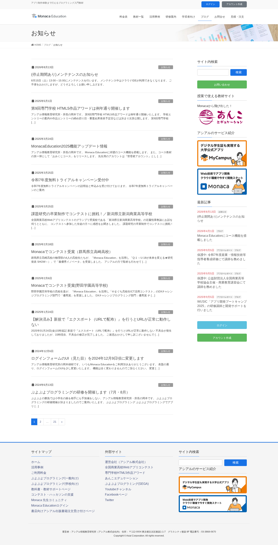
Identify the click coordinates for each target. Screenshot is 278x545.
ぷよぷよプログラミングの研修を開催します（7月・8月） (80, 392)
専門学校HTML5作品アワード (125, 472)
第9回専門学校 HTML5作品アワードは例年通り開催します (80, 108)
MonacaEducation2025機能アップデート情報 (69, 146)
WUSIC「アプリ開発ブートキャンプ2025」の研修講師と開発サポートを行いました (222, 306)
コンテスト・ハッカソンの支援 (52, 494)
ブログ (220, 231)
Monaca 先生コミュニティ (49, 500)
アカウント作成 (234, 4)
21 (54, 421)
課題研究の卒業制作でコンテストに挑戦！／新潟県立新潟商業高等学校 (91, 214)
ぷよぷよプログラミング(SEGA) (127, 483)
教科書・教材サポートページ (51, 489)
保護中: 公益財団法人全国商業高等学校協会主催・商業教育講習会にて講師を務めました (221, 282)
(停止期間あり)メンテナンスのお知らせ (64, 74)
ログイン (210, 4)
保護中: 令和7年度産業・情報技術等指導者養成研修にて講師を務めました (221, 259)
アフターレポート (224, 250)
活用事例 (37, 467)
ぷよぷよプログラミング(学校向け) (54, 483)
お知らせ (165, 67)
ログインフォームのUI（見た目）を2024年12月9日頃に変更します (87, 358)
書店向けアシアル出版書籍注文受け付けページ (63, 511)
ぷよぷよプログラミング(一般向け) (54, 478)
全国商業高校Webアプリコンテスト (129, 467)
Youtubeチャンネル (118, 489)
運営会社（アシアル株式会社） (126, 462)
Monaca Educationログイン (49, 505)
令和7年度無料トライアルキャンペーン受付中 (70, 180)
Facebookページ (116, 494)
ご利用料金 (38, 472)
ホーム (35, 462)
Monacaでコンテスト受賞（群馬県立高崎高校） (72, 252)
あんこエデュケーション (121, 478)
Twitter (109, 500)
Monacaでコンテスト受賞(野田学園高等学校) (69, 285)
